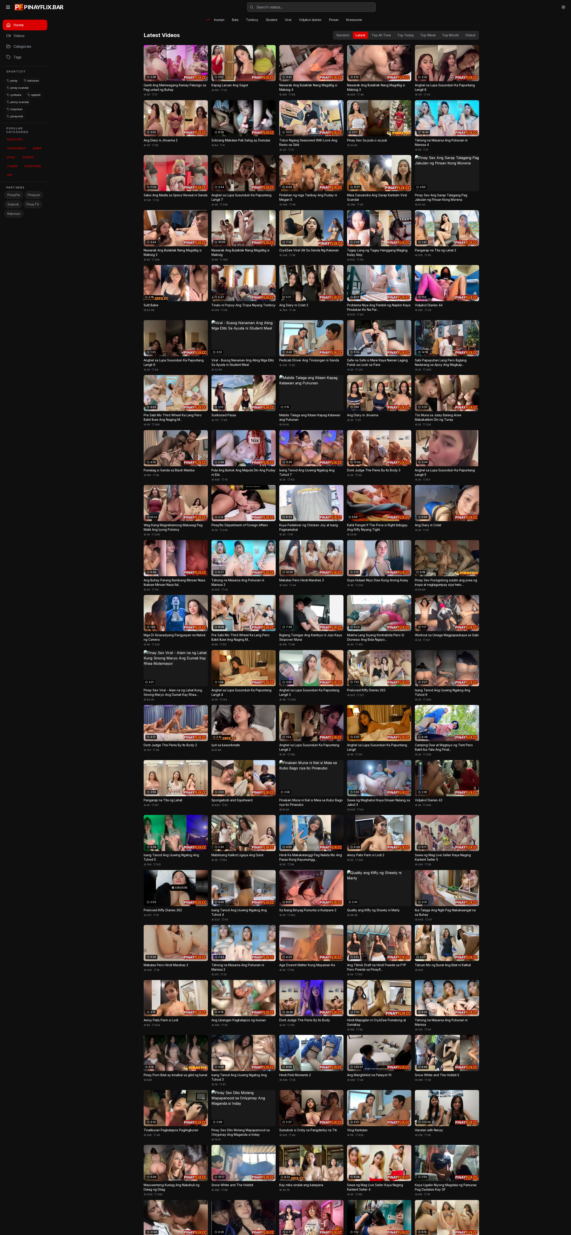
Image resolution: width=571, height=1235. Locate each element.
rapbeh (36, 95)
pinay (14, 80)
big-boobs (15, 139)
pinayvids (16, 116)
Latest (360, 35)
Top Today (405, 35)
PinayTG (33, 204)
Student (271, 20)
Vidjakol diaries (310, 20)
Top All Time (381, 35)
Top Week (428, 35)
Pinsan (334, 20)
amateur (28, 157)
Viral (288, 20)
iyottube (15, 95)
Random (343, 35)
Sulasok (13, 204)
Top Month (450, 35)
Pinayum (34, 195)
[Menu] (8, 7)
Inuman (219, 20)
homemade (33, 166)
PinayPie (13, 195)
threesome (354, 20)
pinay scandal (19, 87)
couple (12, 166)
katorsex (33, 80)
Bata (235, 20)
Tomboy (252, 20)
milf (9, 175)
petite (37, 148)
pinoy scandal (19, 102)
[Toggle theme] (563, 7)
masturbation (16, 148)
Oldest (470, 35)
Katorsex (14, 214)
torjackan (16, 109)
